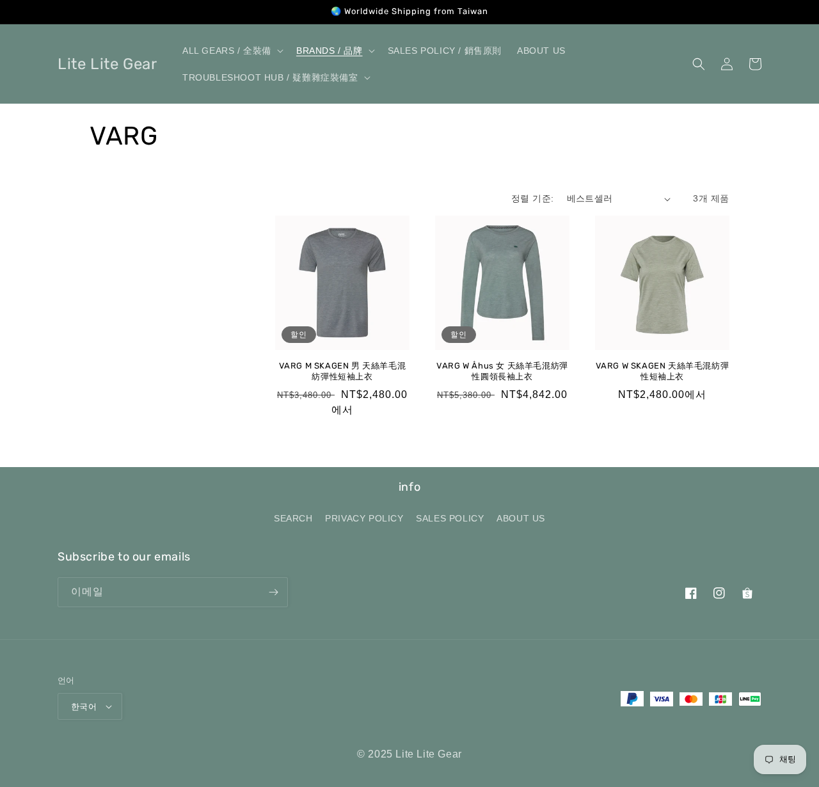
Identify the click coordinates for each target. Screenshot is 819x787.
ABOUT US (521, 518)
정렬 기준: (532, 198)
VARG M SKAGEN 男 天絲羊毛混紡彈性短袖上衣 (342, 371)
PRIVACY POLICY (364, 518)
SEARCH (293, 518)
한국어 (84, 706)
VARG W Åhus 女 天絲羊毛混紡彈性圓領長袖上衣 (502, 371)
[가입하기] (273, 592)
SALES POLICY (450, 518)
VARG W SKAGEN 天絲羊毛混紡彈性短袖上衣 (662, 371)
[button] (232, 50)
